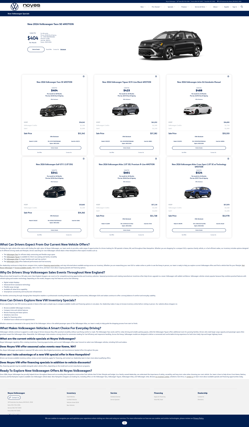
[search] (242, 7)
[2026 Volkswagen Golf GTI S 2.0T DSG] (54, 192)
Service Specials (115, 399)
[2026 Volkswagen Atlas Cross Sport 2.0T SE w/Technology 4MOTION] (199, 192)
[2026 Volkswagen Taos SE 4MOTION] (54, 109)
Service (113, 393)
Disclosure (63, 49)
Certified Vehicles (72, 399)
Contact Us (15, 398)
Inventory (71, 393)
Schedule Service (115, 396)
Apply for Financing (159, 396)
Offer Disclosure (54, 99)
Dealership (202, 393)
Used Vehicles (71, 396)
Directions (201, 399)
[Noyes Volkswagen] (24, 7)
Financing (158, 393)
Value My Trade (158, 399)
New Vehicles (71, 405)
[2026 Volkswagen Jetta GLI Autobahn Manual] (199, 109)
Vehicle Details (36, 49)
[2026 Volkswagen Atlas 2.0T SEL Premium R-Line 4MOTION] (126, 192)
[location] (217, 1)
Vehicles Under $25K (73, 402)
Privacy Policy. (198, 418)
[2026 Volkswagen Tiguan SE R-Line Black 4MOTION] (126, 109)
